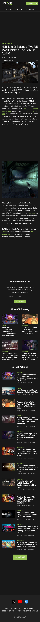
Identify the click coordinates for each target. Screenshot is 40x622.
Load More (20, 557)
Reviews (9, 9)
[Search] (23, 4)
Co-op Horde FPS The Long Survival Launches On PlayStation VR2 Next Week (27, 452)
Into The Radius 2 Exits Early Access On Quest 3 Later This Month (27, 515)
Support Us (32, 3)
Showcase (30, 9)
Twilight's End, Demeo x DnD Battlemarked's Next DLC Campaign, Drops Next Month (10, 356)
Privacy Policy (30, 608)
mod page (31, 213)
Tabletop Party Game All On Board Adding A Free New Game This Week (27, 544)
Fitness (19, 388)
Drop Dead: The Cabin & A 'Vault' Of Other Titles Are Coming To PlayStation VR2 (27, 530)
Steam (4, 232)
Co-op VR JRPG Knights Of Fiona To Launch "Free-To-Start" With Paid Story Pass (27, 468)
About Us (8, 608)
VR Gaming (7, 43)
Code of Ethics (8, 611)
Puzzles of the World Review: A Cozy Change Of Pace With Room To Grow (30, 330)
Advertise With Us (30, 611)
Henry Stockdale (10, 57)
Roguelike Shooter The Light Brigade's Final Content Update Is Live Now (26, 484)
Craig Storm (21, 394)
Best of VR (19, 9)
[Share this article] (37, 59)
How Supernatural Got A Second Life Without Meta (27, 391)
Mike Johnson (22, 383)
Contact (17, 608)
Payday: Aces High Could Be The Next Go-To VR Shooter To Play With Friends (30, 356)
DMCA (19, 611)
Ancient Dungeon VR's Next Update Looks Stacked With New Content (26, 500)
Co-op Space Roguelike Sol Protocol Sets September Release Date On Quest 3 (9, 331)
